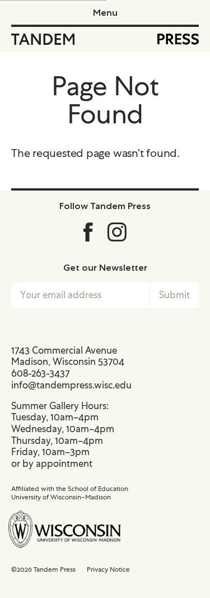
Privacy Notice (108, 569)
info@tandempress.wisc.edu (71, 385)
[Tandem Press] (42, 39)
